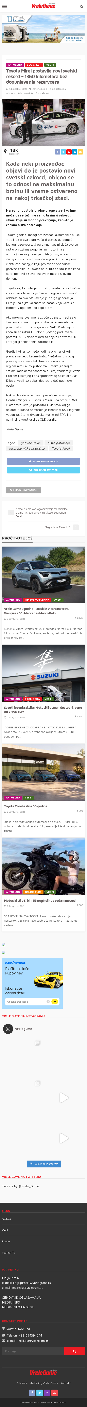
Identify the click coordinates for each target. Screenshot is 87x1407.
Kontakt (65, 1383)
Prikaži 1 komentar (25, 489)
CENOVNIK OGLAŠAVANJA (21, 1297)
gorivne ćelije (39, 88)
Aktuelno (15, 64)
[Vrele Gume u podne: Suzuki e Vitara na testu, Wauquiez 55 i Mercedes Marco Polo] (43, 575)
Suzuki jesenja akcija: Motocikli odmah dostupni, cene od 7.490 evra (43, 710)
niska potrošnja (58, 88)
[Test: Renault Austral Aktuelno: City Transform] (64, 1098)
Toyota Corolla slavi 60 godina (25, 806)
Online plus (33, 892)
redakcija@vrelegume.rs (27, 1287)
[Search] (81, 6)
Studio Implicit (59, 1402)
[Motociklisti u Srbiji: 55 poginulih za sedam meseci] (43, 866)
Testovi (6, 1219)
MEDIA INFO (11, 1302)
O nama (22, 1383)
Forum (6, 1241)
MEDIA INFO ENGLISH (18, 1307)
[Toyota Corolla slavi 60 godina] (43, 772)
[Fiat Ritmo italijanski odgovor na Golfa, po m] (23, 1098)
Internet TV (8, 1252)
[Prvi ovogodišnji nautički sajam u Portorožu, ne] (23, 1138)
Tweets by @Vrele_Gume (20, 1186)
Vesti (50, 64)
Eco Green (34, 64)
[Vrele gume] (44, 1373)
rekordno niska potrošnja (19, 93)
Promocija (32, 699)
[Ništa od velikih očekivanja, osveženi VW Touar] (23, 1057)
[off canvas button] (4, 6)
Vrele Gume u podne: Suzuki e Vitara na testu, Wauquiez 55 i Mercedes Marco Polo (37, 611)
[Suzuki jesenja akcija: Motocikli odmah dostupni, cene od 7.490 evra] (43, 673)
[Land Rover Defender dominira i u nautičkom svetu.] (64, 1138)
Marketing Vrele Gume (44, 1383)
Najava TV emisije (37, 600)
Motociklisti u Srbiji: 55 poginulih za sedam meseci (39, 900)
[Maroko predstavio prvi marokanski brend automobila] (64, 1057)
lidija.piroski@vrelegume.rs (32, 1282)
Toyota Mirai (42, 93)
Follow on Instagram (46, 1163)
